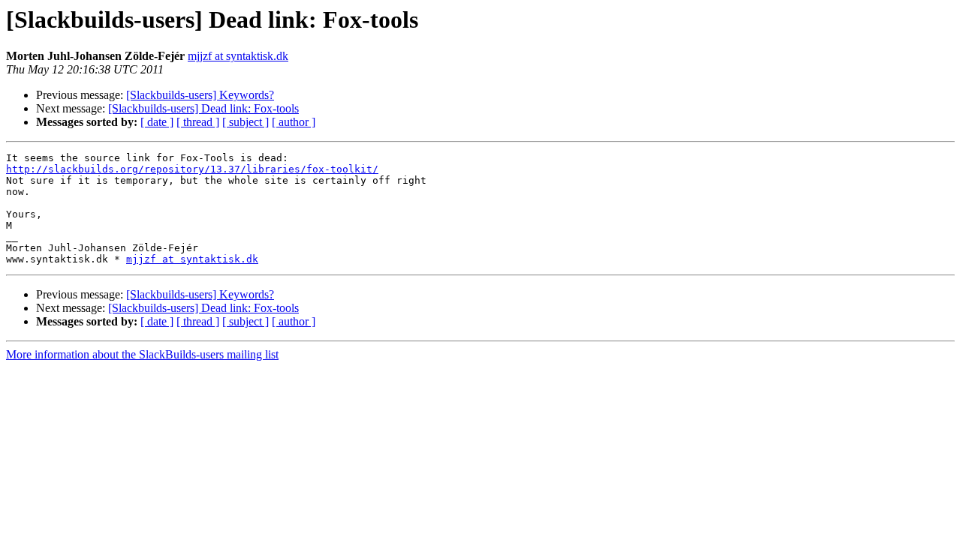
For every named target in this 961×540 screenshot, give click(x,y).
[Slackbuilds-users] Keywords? (200, 94)
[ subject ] (245, 122)
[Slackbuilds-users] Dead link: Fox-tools (203, 108)
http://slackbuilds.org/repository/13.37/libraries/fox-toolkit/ (192, 169)
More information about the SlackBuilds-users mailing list (142, 354)
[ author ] (293, 122)
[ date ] (156, 122)
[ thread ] (197, 122)
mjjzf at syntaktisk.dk (238, 56)
